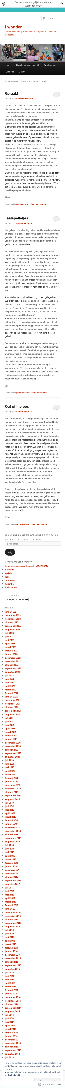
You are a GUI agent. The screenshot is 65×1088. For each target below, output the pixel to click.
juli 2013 (9, 1057)
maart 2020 (10, 774)
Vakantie (9, 583)
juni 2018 (9, 848)
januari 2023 (11, 654)
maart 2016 (10, 944)
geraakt (20, 204)
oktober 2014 (11, 1004)
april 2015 (10, 983)
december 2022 (12, 657)
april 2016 (10, 940)
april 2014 (10, 1025)
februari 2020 (11, 778)
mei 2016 (9, 937)
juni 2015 (9, 976)
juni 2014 (9, 1018)
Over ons (10, 71)
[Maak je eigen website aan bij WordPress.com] (32, 4)
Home (8, 64)
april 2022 (10, 686)
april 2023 (10, 643)
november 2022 (13, 661)
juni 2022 (9, 678)
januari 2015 (11, 993)
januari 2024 (11, 611)
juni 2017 (9, 891)
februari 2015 (11, 990)
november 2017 (13, 873)
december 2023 (12, 615)
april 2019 (10, 813)
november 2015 (13, 958)
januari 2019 (11, 823)
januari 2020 (11, 781)
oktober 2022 (11, 664)
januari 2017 (11, 908)
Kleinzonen (11, 587)
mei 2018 (9, 852)
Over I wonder (50, 64)
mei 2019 (9, 809)
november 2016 (13, 915)
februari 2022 (11, 693)
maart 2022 (10, 689)
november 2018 (13, 831)
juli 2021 (9, 717)
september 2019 (13, 795)
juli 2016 (9, 929)
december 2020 (12, 742)
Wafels (8, 573)
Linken (22, 71)
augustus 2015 (12, 968)
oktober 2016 (11, 919)
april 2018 (10, 855)
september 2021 (13, 710)
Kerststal (9, 569)
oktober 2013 (11, 1046)
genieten (20, 392)
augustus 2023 (12, 629)
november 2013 (13, 1043)
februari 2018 (11, 862)
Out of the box (17, 406)
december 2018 (12, 827)
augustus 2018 (12, 841)
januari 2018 (11, 866)
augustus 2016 (12, 926)
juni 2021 (9, 721)
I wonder (13, 27)
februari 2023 (11, 650)
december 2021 (12, 700)
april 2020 (10, 770)
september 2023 (13, 625)
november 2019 (13, 788)
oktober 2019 (11, 792)
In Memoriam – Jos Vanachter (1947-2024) (26, 566)
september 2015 (13, 965)
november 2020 (13, 746)
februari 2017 (11, 905)
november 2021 (13, 703)
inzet (27, 204)
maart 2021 (10, 731)
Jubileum (10, 580)
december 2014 (12, 997)
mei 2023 (9, 640)
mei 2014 (9, 1021)
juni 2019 (9, 806)
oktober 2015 (11, 961)
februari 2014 (11, 1032)
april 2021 (10, 728)
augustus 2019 (12, 799)
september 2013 (13, 1050)
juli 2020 (9, 760)
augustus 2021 (12, 714)
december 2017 (12, 869)
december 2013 (12, 1039)
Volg (10, 552)
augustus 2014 (12, 1011)
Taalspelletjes (16, 217)
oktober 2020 (11, 749)
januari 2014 (11, 1036)
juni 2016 (9, 933)
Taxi (7, 576)
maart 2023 (10, 647)
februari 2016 (11, 947)
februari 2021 (11, 735)
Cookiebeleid (14, 1074)
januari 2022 (11, 696)
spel (28, 392)
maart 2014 (10, 1029)
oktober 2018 (11, 834)
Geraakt (11, 93)
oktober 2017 (11, 876)
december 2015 (12, 954)
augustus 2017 (12, 884)
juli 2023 (9, 633)
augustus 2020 (12, 756)
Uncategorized (23, 524)
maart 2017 (10, 901)
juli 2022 (9, 675)
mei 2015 (9, 979)
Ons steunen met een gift (27, 64)
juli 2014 (9, 1014)
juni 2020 (9, 763)
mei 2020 (9, 767)
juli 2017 (9, 887)
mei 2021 (9, 724)
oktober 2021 (11, 707)
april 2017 (10, 898)
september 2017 (13, 880)
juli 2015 (9, 972)
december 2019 (12, 785)
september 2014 (13, 1007)
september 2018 (13, 838)
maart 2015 (10, 986)
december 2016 (12, 912)
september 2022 (13, 668)
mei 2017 (9, 894)
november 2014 (13, 1000)
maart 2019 (10, 816)
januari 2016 (11, 951)
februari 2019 (11, 820)
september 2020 (13, 753)
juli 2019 (9, 802)
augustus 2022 (12, 671)
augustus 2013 (12, 1053)
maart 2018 (10, 859)
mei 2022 (9, 682)
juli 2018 (9, 845)
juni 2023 (9, 636)
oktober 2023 (11, 622)
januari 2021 (11, 739)
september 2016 (13, 922)
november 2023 (13, 618)
